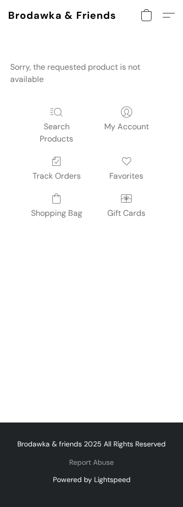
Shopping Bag (56, 213)
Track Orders (57, 176)
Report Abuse (91, 462)
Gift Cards (126, 213)
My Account (126, 126)
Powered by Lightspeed (92, 479)
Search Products (56, 132)
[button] (62, 15)
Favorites (126, 176)
